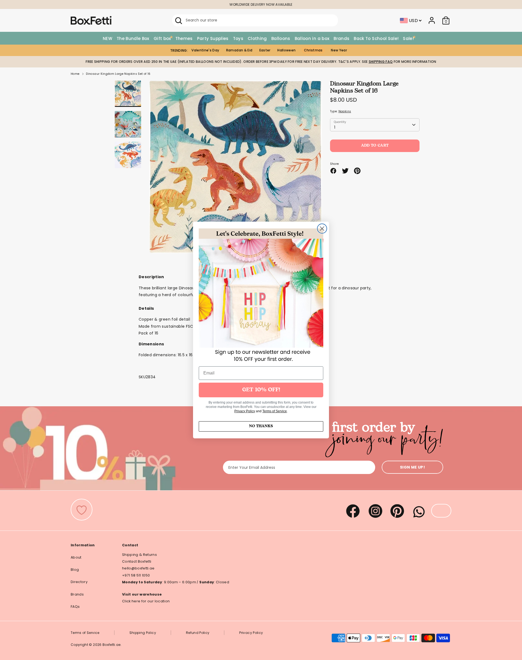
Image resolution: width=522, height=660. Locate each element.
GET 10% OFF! (261, 390)
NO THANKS (261, 426)
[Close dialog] (322, 228)
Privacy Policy (244, 411)
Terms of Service (274, 411)
